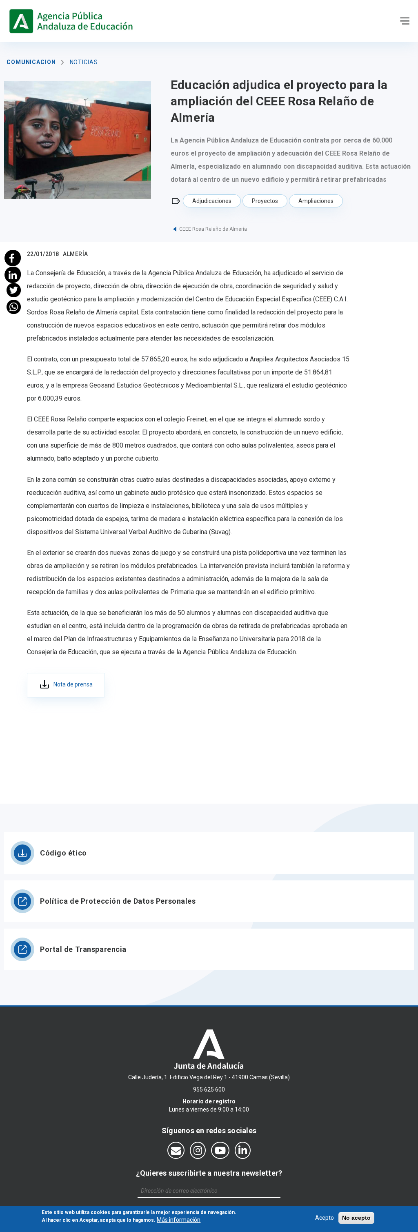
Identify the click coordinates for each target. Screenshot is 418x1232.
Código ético (63, 853)
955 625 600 (209, 1089)
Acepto (324, 1217)
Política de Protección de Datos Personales (118, 901)
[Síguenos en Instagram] (198, 1150)
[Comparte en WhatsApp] (14, 307)
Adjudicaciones (211, 201)
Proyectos (265, 201)
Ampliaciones (316, 201)
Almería (75, 254)
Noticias (84, 62)
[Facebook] (14, 257)
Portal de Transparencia (83, 949)
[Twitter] (14, 290)
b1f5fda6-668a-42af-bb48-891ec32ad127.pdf (65, 685)
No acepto (356, 1217)
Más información (178, 1219)
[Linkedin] (14, 274)
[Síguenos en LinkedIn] (243, 1150)
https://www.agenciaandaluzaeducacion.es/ (73, 21)
